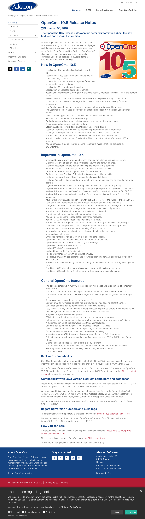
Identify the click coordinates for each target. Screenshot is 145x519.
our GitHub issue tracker (95, 438)
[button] (10, 69)
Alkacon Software (107, 452)
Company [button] (76, 10)
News (31, 15)
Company (22, 15)
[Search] (136, 3)
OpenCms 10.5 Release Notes (47, 15)
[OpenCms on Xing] (67, 458)
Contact (13, 44)
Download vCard (104, 473)
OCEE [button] (89, 10)
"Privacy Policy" (69, 507)
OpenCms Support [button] (105, 10)
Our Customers (17, 39)
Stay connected (61, 452)
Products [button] (14, 35)
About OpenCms (18, 452)
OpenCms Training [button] (128, 10)
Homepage (12, 15)
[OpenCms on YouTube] (73, 458)
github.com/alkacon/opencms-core (113, 414)
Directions (14, 48)
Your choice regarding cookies (31, 492)
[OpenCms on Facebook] (54, 458)
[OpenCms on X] (60, 458)
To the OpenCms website (20, 473)
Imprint (11, 516)
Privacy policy (21, 516)
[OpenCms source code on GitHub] (79, 458)
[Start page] (23, 6)
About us (14, 26)
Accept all (131, 512)
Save (117, 512)
